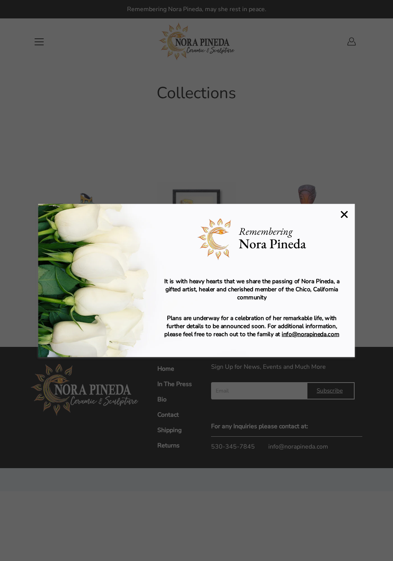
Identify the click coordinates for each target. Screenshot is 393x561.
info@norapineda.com (310, 334)
